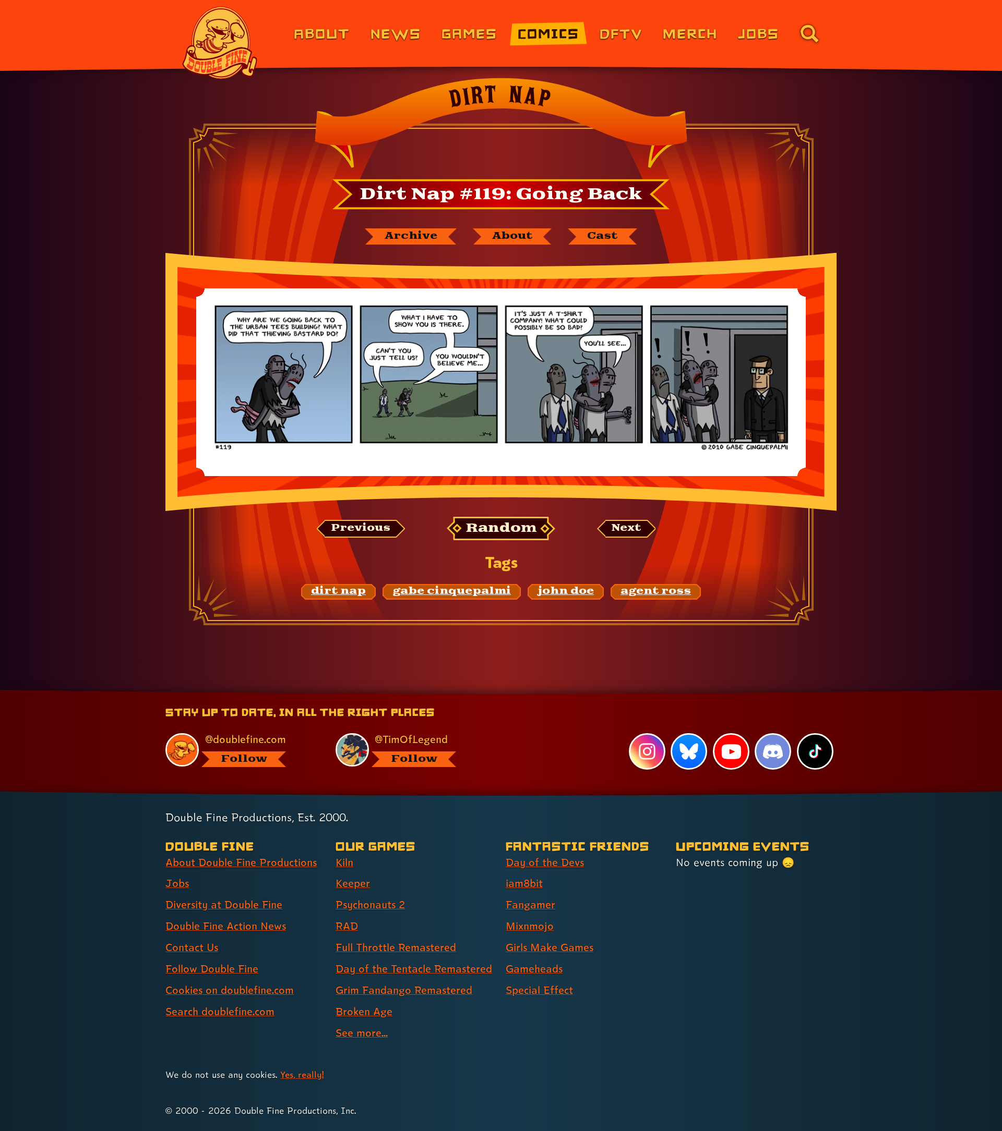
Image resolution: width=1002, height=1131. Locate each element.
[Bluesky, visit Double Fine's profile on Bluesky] (689, 751)
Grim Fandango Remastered (404, 990)
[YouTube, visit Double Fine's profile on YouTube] (731, 751)
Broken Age (364, 1011)
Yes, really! (302, 1074)
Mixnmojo (530, 926)
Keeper (353, 883)
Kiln (344, 862)
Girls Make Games (549, 947)
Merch (690, 33)
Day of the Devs (545, 862)
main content (555, 694)
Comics (548, 33)
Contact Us (191, 947)
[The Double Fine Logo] (220, 43)
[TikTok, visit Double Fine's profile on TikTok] (815, 751)
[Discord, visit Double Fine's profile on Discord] (773, 751)
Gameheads (534, 969)
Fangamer (530, 904)
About (322, 33)
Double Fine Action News (225, 926)
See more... (362, 1033)
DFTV (621, 33)
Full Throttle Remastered (396, 947)
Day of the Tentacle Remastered (414, 969)
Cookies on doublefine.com (229, 990)
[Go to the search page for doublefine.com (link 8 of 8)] (809, 33)
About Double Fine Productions (241, 862)
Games (469, 33)
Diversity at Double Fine (223, 904)
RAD (347, 926)
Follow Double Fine (211, 969)
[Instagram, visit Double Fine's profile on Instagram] (647, 751)
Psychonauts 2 (370, 904)
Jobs (758, 33)
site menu (489, 694)
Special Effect (539, 990)
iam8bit (524, 883)
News (396, 33)
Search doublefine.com (220, 1011)
